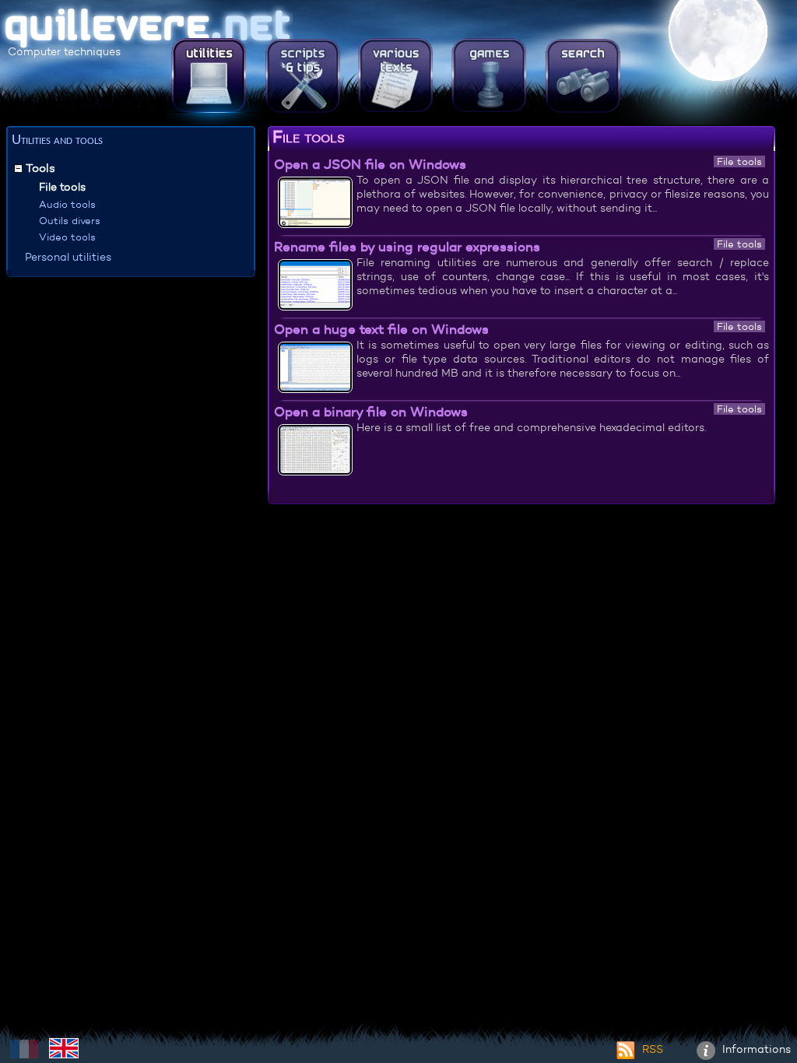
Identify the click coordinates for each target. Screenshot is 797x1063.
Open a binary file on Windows (371, 411)
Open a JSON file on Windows (370, 164)
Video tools (67, 237)
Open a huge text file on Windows (381, 329)
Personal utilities (68, 257)
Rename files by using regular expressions (407, 246)
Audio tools (67, 204)
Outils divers (69, 220)
